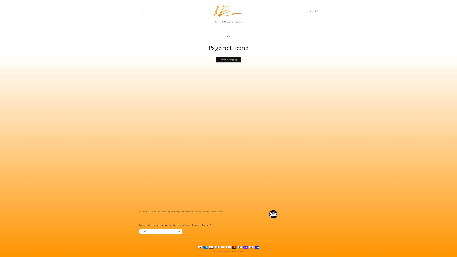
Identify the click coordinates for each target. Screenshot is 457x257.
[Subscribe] (179, 231)
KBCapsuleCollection (224, 251)
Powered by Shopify (238, 251)
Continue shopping (228, 60)
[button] (141, 11)
